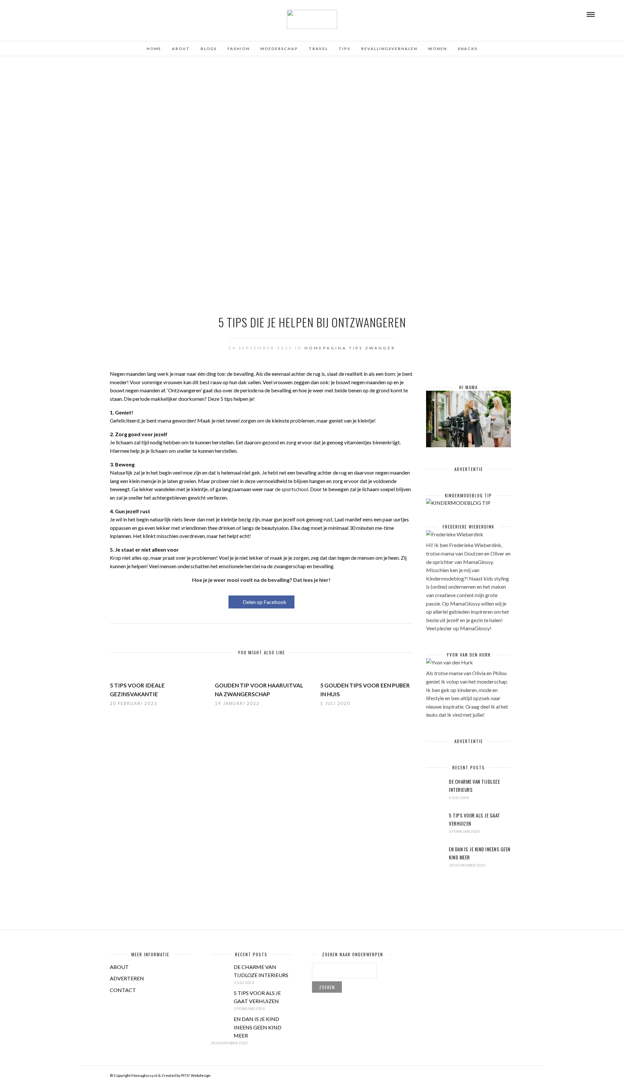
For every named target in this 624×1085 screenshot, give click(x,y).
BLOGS (209, 48)
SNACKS (467, 48)
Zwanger (380, 348)
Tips (356, 348)
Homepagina (326, 348)
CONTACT (123, 990)
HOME (154, 48)
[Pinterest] (49, 14)
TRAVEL (318, 48)
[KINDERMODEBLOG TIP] (458, 503)
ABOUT (119, 967)
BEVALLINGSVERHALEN (389, 48)
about (181, 48)
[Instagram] (58, 14)
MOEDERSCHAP (279, 48)
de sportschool (291, 489)
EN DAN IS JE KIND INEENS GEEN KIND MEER (257, 1027)
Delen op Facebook (264, 602)
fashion (239, 48)
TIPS (344, 48)
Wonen (437, 48)
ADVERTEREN (127, 978)
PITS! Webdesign (196, 1075)
